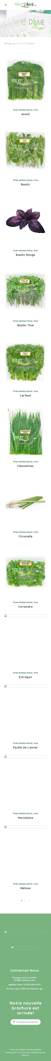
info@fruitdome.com (24, 980)
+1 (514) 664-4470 (31, 984)
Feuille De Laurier (25, 747)
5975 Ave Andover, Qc (31, 988)
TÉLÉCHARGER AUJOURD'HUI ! (27, 1022)
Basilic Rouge (25, 255)
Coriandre (25, 606)
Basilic (25, 184)
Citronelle (26, 536)
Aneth (25, 114)
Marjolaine (25, 817)
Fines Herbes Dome (22, 110)
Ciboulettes (25, 466)
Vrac (36, 110)
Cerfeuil (25, 395)
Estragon (25, 677)
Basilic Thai (25, 325)
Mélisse (25, 888)
